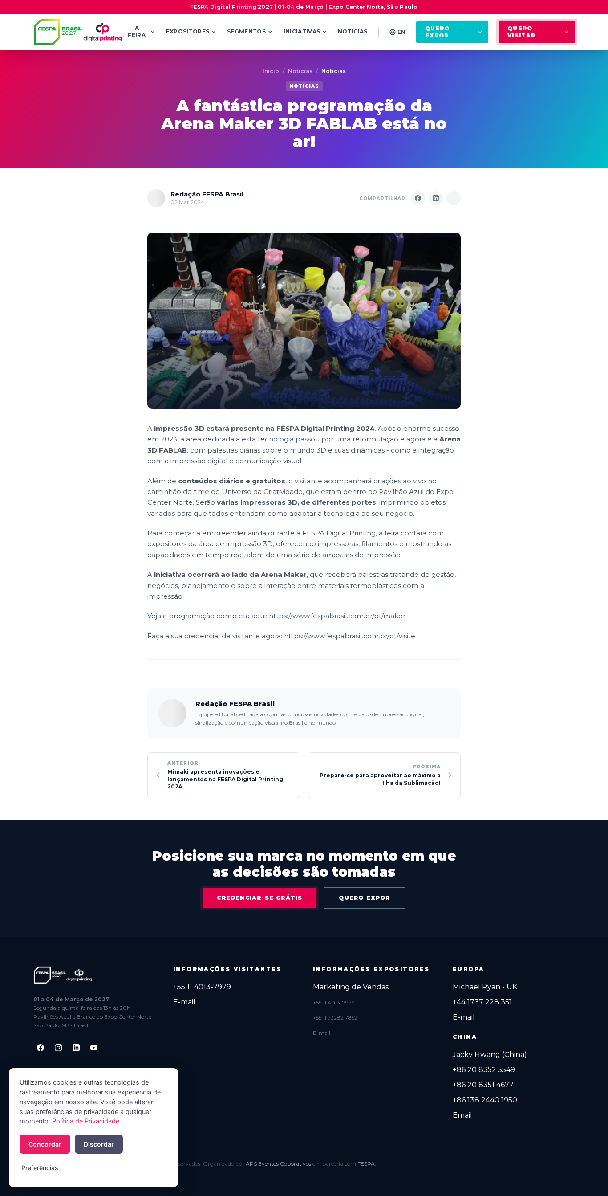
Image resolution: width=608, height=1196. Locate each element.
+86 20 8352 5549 (484, 1069)
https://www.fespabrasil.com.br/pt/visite (349, 636)
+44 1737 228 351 (482, 1002)
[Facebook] (40, 1048)
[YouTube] (94, 1048)
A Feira (137, 31)
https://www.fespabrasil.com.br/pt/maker (337, 616)
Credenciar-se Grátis (259, 897)
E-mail (184, 1002)
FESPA (366, 1163)
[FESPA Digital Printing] (79, 32)
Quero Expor (437, 32)
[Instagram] (58, 1048)
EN (401, 32)
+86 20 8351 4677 (483, 1085)
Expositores (187, 31)
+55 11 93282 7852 (335, 1017)
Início (271, 71)
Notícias (352, 31)
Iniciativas (302, 31)
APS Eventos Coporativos (278, 1163)
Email (462, 1115)
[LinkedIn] (76, 1048)
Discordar (99, 1144)
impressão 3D (179, 428)
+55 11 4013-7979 (202, 987)
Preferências (39, 1168)
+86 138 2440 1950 (485, 1100)
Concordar (44, 1144)
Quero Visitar (521, 32)
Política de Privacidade (85, 1121)
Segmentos (246, 31)
